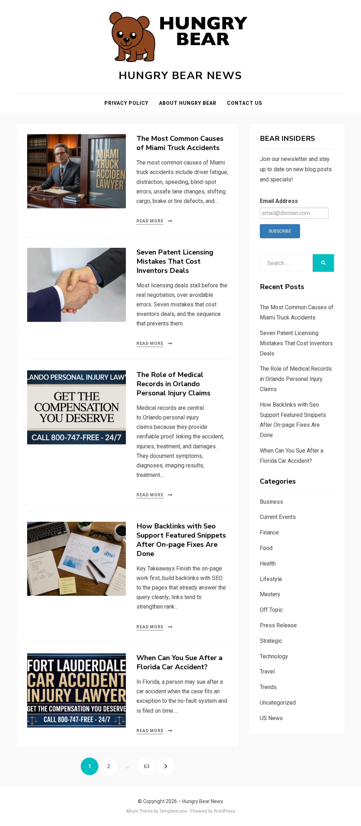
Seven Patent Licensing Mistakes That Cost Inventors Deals (174, 261)
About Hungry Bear (187, 103)
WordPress (224, 811)
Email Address (279, 201)
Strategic (271, 641)
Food (266, 548)
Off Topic (271, 609)
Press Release (278, 625)
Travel (267, 671)
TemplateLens (173, 811)
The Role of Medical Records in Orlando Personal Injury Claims (173, 384)
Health (268, 563)
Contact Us (244, 103)
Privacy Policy (126, 103)
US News (271, 718)
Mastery (270, 594)
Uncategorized (278, 702)
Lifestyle (271, 579)
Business (271, 501)
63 (149, 766)
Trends (268, 687)
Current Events (278, 517)
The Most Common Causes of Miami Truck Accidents (180, 143)
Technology (274, 656)
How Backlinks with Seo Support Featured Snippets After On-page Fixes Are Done (181, 539)
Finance (269, 532)
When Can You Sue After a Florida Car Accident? (179, 662)
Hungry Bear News (180, 75)
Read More (149, 221)
